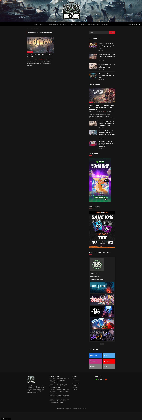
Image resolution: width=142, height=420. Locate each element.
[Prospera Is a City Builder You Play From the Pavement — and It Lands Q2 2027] (93, 66)
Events (73, 24)
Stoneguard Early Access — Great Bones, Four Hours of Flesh (106, 75)
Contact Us (75, 385)
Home (35, 24)
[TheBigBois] (71, 11)
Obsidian (30, 59)
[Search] (139, 24)
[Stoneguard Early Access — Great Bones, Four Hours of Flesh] (93, 75)
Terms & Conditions (76, 408)
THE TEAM (83, 24)
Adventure (29, 51)
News (91, 102)
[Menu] (3, 24)
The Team (74, 387)
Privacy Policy (68, 408)
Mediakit (74, 389)
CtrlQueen (92, 111)
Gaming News (53, 24)
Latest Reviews (76, 380)
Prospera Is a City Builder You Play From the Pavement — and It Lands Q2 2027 (107, 65)
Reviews (42, 24)
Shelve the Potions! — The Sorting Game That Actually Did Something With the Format (106, 46)
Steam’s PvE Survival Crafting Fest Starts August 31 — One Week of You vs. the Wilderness (107, 144)
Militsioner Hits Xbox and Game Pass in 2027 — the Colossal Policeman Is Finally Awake (107, 133)
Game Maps (64, 24)
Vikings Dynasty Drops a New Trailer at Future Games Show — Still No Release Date (107, 56)
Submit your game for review (98, 24)
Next (102, 343)
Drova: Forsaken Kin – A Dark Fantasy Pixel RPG (39, 56)
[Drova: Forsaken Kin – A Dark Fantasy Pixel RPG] (40, 45)
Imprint (84, 408)
